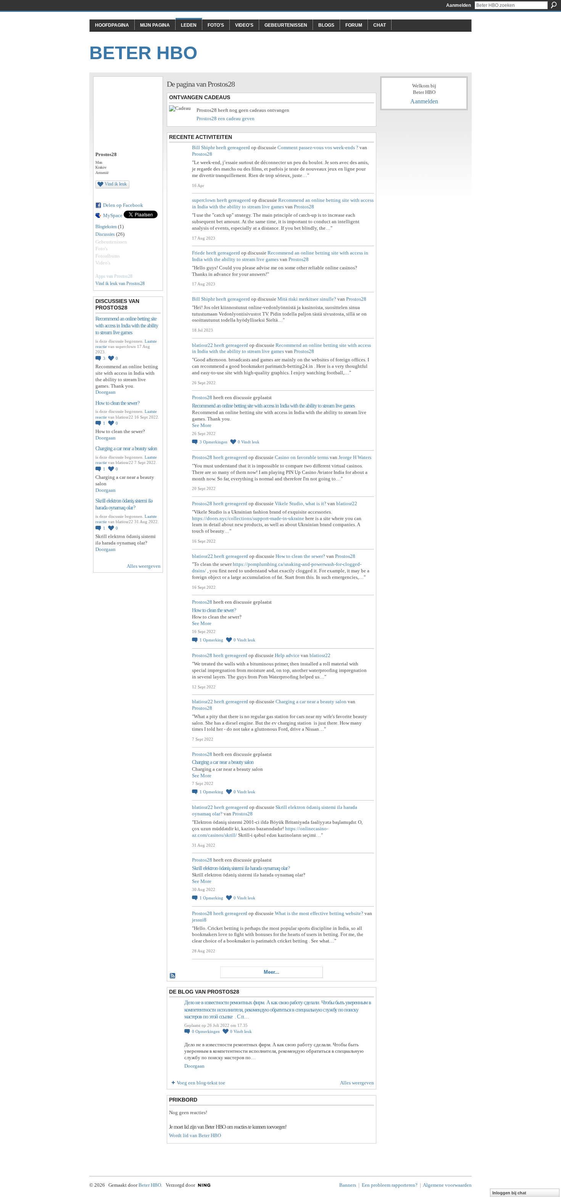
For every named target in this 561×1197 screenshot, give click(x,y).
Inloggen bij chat (509, 1193)
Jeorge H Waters (355, 457)
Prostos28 (202, 154)
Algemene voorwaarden (447, 1185)
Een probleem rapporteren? (390, 1185)
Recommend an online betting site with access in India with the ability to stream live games (126, 325)
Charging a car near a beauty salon (126, 448)
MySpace (113, 215)
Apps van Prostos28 (113, 276)
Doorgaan (105, 392)
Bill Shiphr (203, 147)
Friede (198, 253)
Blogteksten (106, 226)
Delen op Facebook (123, 205)
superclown (204, 200)
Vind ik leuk (116, 184)
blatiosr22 (202, 345)
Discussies (105, 234)
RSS (172, 976)
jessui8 (199, 920)
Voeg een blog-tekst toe (201, 1083)
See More (201, 425)
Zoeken (554, 5)
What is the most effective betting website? (319, 913)
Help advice (287, 655)
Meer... (271, 972)
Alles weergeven (144, 566)
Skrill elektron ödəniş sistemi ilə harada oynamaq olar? (241, 868)
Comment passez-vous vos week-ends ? (317, 147)
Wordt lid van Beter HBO (195, 1135)
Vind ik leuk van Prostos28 (120, 283)
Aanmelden (458, 5)
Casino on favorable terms (302, 457)
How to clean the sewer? (117, 403)
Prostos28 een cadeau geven (226, 118)
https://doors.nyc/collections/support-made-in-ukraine (248, 518)
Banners (347, 1185)
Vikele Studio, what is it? (300, 503)
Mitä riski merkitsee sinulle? (306, 299)
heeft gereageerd (233, 147)
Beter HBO (143, 53)
